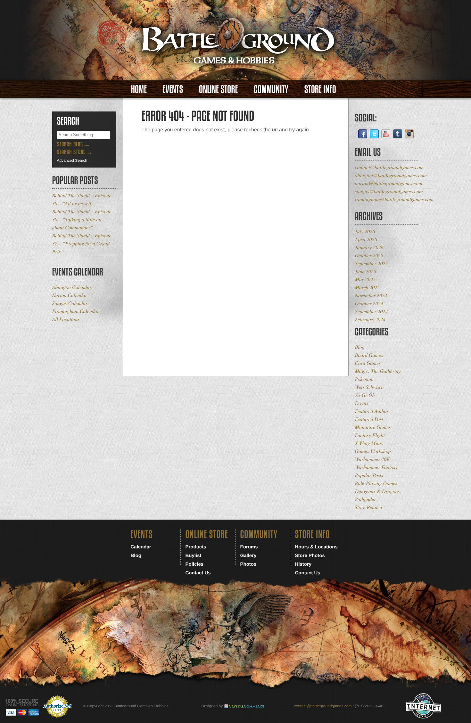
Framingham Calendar (75, 311)
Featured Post (369, 419)
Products (196, 547)
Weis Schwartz (369, 387)
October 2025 (369, 255)
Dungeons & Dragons (377, 491)
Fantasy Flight (370, 435)
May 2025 (365, 279)
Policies (195, 564)
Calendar (141, 547)
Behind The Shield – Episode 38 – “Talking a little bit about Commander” (82, 219)
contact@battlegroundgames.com (389, 167)
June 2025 (365, 271)
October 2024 (369, 303)
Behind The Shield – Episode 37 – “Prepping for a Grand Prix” (82, 243)
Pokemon (364, 379)
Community (271, 89)
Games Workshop (373, 451)
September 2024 (371, 311)
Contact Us (198, 573)
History (303, 564)
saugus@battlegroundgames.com (389, 191)
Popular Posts (369, 475)
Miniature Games (373, 427)
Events (173, 89)
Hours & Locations (316, 547)
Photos (248, 564)
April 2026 (366, 239)
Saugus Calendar (70, 303)
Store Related (368, 507)
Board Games (369, 355)
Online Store (218, 89)
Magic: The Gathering (378, 371)
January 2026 (369, 247)
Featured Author (372, 411)
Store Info (320, 89)
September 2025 (371, 263)
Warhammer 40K (372, 459)
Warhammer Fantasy (376, 467)
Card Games (368, 363)
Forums (249, 547)
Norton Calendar (69, 295)
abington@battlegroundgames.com (391, 175)
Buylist (194, 555)
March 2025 (367, 287)
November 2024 (371, 295)
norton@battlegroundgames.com (388, 183)
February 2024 (370, 319)
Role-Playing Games (376, 483)
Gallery (248, 555)
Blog (360, 347)
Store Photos (310, 555)
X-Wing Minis (369, 443)
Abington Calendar (72, 287)
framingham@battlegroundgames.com (394, 199)
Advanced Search (72, 160)
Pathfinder (365, 499)
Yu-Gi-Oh (365, 395)
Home (139, 89)
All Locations (66, 319)
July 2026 (365, 231)
